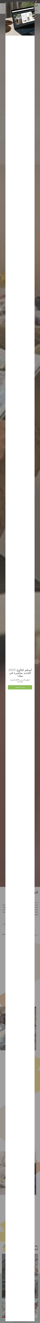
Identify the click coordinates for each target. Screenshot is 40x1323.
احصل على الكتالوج (20, 687)
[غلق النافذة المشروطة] (32, 4)
